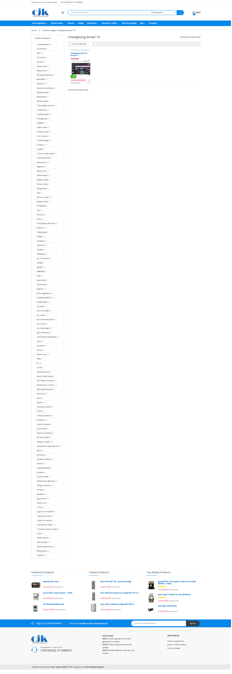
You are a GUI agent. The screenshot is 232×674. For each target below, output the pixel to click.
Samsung (42, 455)
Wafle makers (44, 538)
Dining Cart (43, 171)
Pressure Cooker (45, 442)
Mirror (40, 398)
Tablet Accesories (45, 520)
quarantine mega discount (49, 446)
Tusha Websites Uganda (93, 667)
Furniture (42, 241)
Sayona (41, 463)
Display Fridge (44, 180)
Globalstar (42, 254)
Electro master (44, 197)
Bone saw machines (46, 88)
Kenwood (42, 346)
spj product (43, 498)
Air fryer (41, 62)
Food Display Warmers (47, 223)
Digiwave (42, 167)
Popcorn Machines (46, 433)
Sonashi (41, 490)
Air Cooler (42, 57)
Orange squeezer (45, 415)
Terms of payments (175, 641)
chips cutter (43, 127)
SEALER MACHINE (44, 468)
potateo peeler (44, 437)
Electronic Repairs (129, 23)
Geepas (41, 249)
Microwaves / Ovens (47, 385)
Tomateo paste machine (48, 529)
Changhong (75, 50)
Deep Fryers (43, 162)
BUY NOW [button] (89, 82)
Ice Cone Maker (44, 311)
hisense (42, 289)
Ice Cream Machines (47, 319)
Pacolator (42, 420)
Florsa (40, 219)
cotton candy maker (46, 153)
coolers (41, 149)
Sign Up (193, 623)
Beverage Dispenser (46, 75)
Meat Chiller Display (46, 376)
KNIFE (40, 359)
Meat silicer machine (47, 380)
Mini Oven (42, 394)
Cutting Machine (45, 158)
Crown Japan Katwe (58, 667)
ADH (40, 53)
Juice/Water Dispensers (48, 337)
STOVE (41, 507)
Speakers (42, 494)
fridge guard (43, 232)
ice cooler (42, 315)
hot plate (42, 306)
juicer (40, 341)
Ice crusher (42, 324)
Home (33, 30)
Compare (153, 23)
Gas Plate (42, 245)
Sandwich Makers (45, 459)
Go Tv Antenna (44, 258)
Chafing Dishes (44, 114)
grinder (41, 267)
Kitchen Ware (56, 23)
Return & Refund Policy (176, 644)
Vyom (41, 533)
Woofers (42, 555)
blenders (42, 83)
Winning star (43, 551)
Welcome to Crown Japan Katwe (44, 2)
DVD (39, 193)
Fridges (81, 23)
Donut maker (43, 184)
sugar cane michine (46, 511)
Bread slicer (42, 97)
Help (141, 23)
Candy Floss (43, 110)
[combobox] (109, 12)
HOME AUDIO (44, 302)
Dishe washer (43, 175)
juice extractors (44, 332)
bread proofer (44, 92)
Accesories (42, 49)
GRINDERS (42, 271)
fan (39, 210)
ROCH (40, 450)
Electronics (91, 23)
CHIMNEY (42, 123)
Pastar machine (44, 424)
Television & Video (109, 23)
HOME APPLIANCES (46, 297)
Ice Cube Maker (44, 328)
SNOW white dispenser (47, 481)
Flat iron (41, 215)
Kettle (40, 350)
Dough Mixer (43, 188)
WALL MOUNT (43, 542)
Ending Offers (44, 201)
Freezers (71, 23)
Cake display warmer (46, 105)
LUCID (40, 367)
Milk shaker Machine (46, 389)
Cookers (42, 145)
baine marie (43, 66)
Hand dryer (42, 280)
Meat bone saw (44, 372)
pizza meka (43, 428)
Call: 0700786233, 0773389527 (71, 2)
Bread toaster (44, 101)
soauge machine (45, 485)
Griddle (41, 263)
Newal (41, 402)
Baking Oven (43, 70)
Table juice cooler (45, 516)
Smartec (41, 472)
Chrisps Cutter (44, 132)
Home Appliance (39, 23)
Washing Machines (46, 546)
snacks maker (44, 477)
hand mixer (42, 284)
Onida (41, 411)
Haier (40, 276)
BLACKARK (42, 79)
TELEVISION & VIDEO (46, 525)
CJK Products (44, 136)
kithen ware (43, 354)
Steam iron (42, 503)
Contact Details (174, 648)
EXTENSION (42, 206)
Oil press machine (45, 407)
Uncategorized (44, 44)
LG (39, 363)
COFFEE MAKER (44, 140)
